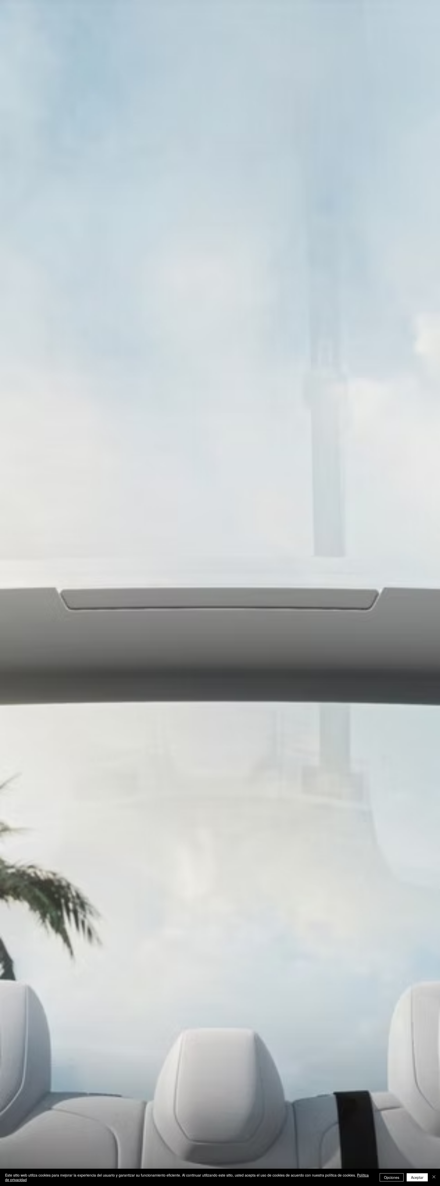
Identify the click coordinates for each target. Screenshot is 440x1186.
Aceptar (417, 1177)
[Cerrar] (434, 1177)
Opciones (391, 1177)
